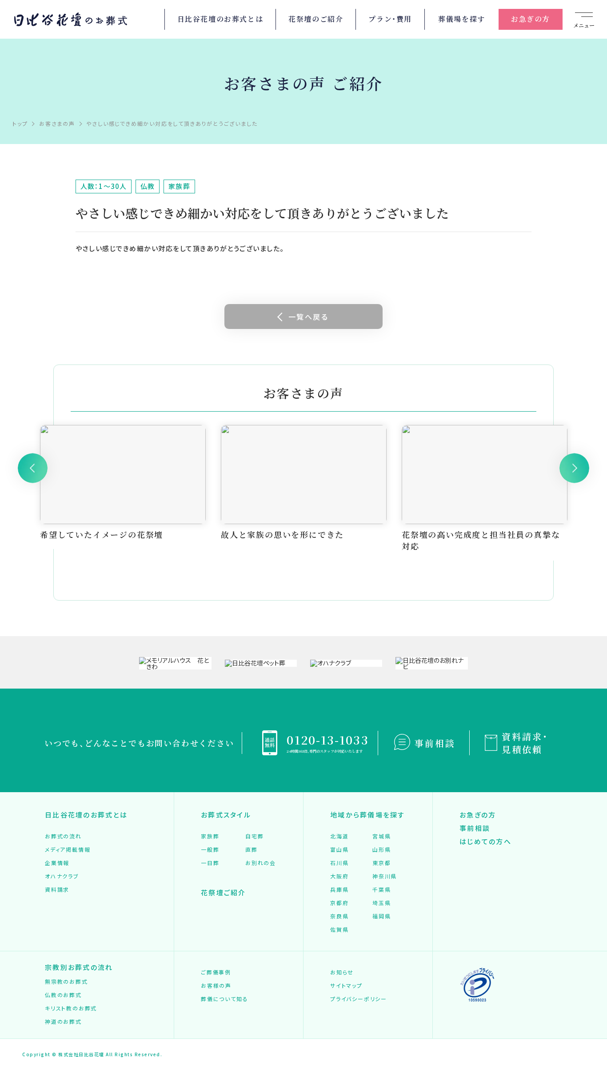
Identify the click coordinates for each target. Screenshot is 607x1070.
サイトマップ (346, 985)
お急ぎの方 (530, 19)
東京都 (381, 862)
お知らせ (342, 972)
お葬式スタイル (226, 814)
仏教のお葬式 (63, 994)
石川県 (339, 862)
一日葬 (210, 862)
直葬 (251, 849)
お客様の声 (216, 985)
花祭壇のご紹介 (315, 19)
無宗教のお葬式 (66, 981)
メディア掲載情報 (67, 849)
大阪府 (339, 876)
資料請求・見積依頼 (525, 743)
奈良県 (339, 916)
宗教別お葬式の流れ (79, 967)
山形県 (381, 849)
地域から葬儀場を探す (367, 814)
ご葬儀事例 (216, 972)
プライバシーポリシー (358, 998)
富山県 (339, 849)
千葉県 (381, 889)
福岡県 (381, 916)
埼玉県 (381, 902)
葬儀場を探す (461, 19)
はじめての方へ (485, 841)
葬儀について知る (224, 998)
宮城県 (381, 836)
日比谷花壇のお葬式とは (220, 19)
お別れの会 (260, 862)
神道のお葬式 (63, 1021)
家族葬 (210, 836)
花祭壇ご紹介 (223, 892)
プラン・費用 (390, 19)
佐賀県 (339, 929)
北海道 (339, 836)
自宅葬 (254, 836)
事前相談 (435, 743)
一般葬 (210, 849)
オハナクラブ (62, 876)
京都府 (339, 902)
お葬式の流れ (63, 836)
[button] (33, 468)
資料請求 (57, 889)
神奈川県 (384, 876)
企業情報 (57, 862)
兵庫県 (339, 889)
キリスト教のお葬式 (71, 1008)
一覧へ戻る (308, 316)
